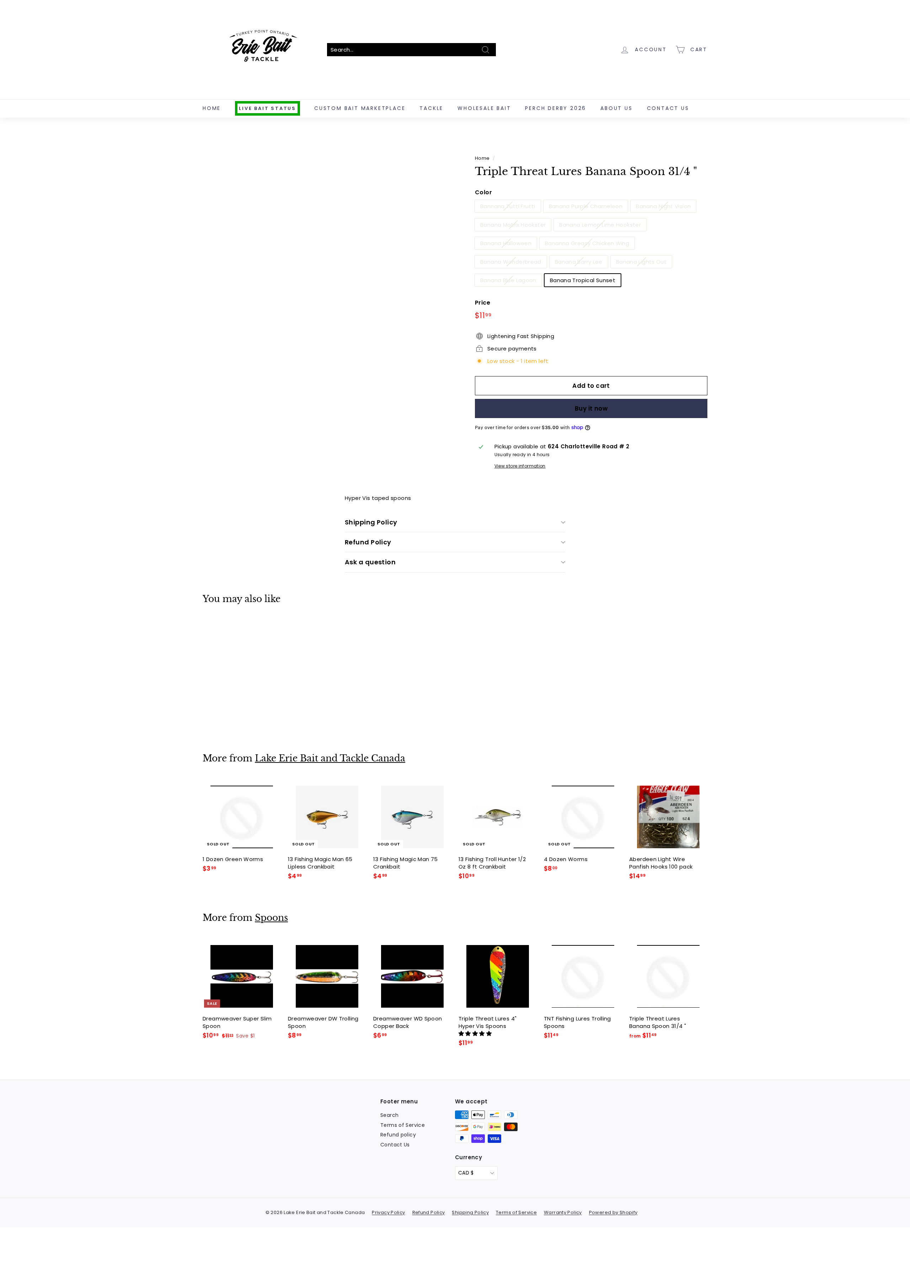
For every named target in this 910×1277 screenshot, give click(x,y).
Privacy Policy (388, 1212)
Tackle (431, 108)
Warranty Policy (563, 1212)
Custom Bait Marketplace (359, 108)
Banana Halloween (505, 243)
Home (212, 108)
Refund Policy (368, 542)
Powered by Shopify (613, 1212)
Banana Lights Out (641, 261)
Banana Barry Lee (579, 261)
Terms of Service (402, 1125)
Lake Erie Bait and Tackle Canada (330, 758)
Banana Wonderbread (510, 261)
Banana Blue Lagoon (508, 280)
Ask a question (370, 562)
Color (483, 192)
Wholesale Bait (484, 108)
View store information (520, 466)
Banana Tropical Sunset (582, 280)
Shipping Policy (371, 522)
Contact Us (668, 108)
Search (389, 1115)
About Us (616, 108)
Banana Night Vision (663, 206)
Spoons (271, 917)
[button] (476, 1033)
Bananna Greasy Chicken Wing (587, 243)
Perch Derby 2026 (555, 108)
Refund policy (398, 1134)
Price (482, 303)
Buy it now (591, 408)
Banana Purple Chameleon (586, 206)
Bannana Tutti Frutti (507, 206)
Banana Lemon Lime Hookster (600, 224)
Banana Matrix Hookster (513, 224)
